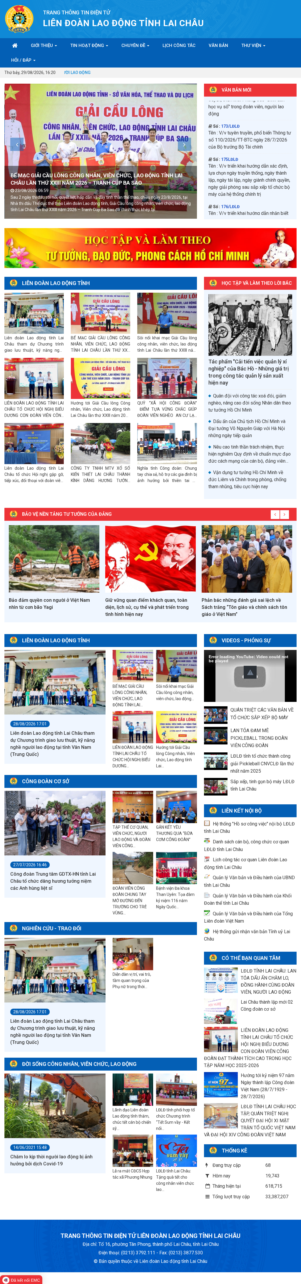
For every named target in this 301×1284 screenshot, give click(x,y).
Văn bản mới (236, 90)
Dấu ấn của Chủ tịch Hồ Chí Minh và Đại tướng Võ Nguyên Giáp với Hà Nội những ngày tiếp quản (246, 428)
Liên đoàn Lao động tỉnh (56, 283)
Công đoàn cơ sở (45, 781)
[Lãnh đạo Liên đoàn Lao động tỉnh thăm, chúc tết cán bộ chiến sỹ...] (133, 1090)
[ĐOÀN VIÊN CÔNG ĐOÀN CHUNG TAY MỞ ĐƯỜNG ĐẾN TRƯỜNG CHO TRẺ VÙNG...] (133, 868)
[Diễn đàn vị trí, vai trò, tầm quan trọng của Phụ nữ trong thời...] (133, 954)
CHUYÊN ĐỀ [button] (133, 45)
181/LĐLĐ (230, 169)
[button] (250, 672)
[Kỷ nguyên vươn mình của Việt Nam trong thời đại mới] (247, 559)
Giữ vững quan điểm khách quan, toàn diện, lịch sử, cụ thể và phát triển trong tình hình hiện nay (50, 607)
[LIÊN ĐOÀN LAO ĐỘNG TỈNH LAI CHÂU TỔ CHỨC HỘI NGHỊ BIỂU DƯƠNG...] (133, 727)
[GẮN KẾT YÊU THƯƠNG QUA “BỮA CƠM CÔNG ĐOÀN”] (176, 807)
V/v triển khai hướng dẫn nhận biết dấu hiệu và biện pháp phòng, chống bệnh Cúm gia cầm (249, 109)
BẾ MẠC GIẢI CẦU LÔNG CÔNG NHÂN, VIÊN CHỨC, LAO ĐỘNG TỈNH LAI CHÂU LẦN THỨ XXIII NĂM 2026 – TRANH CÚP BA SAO (100, 350)
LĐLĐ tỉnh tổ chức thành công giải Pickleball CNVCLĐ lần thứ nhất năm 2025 (262, 763)
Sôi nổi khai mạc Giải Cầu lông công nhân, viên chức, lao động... (175, 692)
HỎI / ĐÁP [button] (22, 60)
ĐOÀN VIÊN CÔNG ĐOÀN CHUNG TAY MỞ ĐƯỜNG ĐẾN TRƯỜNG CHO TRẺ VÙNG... (130, 900)
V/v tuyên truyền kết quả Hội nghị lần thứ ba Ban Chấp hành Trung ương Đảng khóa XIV (247, 183)
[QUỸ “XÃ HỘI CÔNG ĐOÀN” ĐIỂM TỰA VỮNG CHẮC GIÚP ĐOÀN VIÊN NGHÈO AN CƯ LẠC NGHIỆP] (167, 378)
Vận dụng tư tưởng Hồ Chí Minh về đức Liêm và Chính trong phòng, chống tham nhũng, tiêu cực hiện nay (247, 479)
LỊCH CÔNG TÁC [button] (179, 45)
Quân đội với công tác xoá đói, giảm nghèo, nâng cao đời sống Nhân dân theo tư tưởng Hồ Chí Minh (249, 403)
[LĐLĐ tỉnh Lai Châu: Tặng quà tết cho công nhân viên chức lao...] (176, 1151)
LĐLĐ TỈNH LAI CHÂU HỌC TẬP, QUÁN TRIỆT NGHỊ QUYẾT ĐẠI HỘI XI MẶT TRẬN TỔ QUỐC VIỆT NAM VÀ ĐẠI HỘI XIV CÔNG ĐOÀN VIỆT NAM (250, 1121)
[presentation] (17, 144)
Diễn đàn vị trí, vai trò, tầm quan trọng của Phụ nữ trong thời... (132, 980)
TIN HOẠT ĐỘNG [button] (87, 45)
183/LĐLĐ (230, 202)
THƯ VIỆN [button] (251, 45)
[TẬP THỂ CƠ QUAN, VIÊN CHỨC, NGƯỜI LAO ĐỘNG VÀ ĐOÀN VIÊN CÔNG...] (133, 807)
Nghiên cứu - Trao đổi (51, 928)
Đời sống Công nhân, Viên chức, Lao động (79, 1064)
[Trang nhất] (15, 45)
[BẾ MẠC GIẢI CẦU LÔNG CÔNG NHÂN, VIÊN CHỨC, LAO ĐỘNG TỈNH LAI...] (133, 666)
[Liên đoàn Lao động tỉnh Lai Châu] (19, 18)
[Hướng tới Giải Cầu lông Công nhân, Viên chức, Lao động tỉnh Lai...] (176, 727)
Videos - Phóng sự (246, 640)
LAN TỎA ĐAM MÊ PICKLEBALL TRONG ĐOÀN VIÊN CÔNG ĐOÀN (258, 738)
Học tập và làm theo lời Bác (257, 283)
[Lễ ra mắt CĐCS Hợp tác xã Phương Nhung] (133, 1151)
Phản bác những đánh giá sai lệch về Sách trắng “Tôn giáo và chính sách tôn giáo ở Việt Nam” (148, 607)
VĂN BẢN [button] (218, 45)
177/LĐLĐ (230, 129)
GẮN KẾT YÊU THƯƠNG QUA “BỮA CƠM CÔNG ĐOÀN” (174, 833)
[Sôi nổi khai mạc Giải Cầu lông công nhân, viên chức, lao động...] (176, 666)
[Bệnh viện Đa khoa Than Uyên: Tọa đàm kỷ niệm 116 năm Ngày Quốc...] (176, 868)
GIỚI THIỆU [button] (42, 45)
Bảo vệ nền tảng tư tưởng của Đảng (67, 514)
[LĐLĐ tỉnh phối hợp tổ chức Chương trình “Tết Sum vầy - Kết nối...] (176, 1090)
